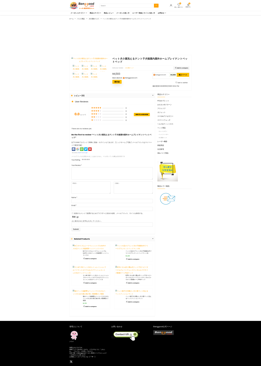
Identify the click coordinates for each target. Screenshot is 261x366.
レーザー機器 (162, 141)
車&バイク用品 (162, 153)
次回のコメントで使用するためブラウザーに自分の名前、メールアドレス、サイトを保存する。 (109, 213)
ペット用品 (81, 19)
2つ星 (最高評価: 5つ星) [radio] (83, 159)
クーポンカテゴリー (78, 13)
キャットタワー (163, 131)
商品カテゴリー (95, 13)
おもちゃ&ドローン (164, 104)
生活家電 (160, 149)
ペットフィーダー (163, 134)
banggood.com (160, 75)
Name (74, 197)
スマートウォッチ (163, 120)
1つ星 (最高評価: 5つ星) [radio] (82, 159)
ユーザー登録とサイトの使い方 (143, 13)
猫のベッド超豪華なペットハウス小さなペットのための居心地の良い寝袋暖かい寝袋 (96, 298)
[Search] (156, 6)
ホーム (71, 19)
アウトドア (161, 108)
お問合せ (161, 13)
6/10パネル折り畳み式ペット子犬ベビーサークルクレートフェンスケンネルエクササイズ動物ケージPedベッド (138, 277)
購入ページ (183, 75)
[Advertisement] (130, 37)
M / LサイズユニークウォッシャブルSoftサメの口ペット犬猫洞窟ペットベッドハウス (96, 253)
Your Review (76, 165)
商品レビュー (109, 13)
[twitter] (71, 361)
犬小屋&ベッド (94, 19)
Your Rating (75, 160)
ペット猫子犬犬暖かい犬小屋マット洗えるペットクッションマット (138, 297)
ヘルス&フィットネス (165, 124)
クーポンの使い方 (122, 13)
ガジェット (161, 112)
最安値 (117, 82)
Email (73, 205)
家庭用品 (160, 145)
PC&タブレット (163, 101)
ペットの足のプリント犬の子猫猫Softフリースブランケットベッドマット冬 (139, 252)
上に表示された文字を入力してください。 (86, 221)
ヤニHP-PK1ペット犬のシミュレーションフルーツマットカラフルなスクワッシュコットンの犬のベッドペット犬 (96, 277)
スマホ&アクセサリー (165, 116)
